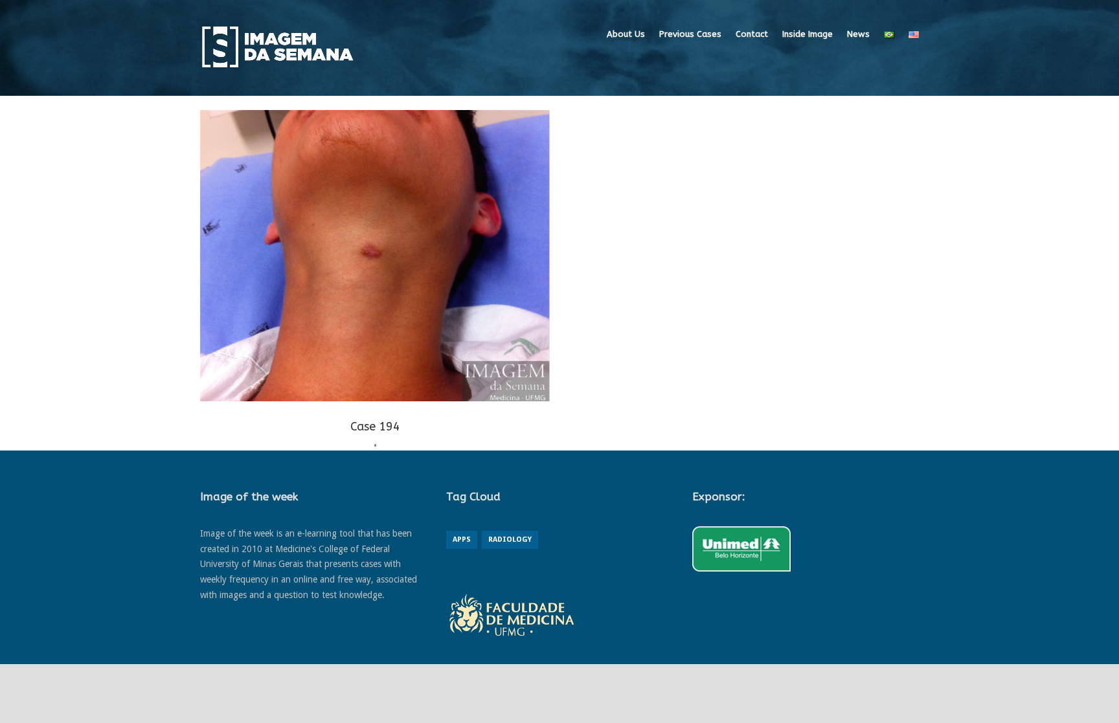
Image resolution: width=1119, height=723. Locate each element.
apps (462, 539)
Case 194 (375, 426)
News (858, 34)
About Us (626, 34)
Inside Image (807, 34)
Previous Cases (690, 34)
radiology (510, 539)
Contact (752, 34)
